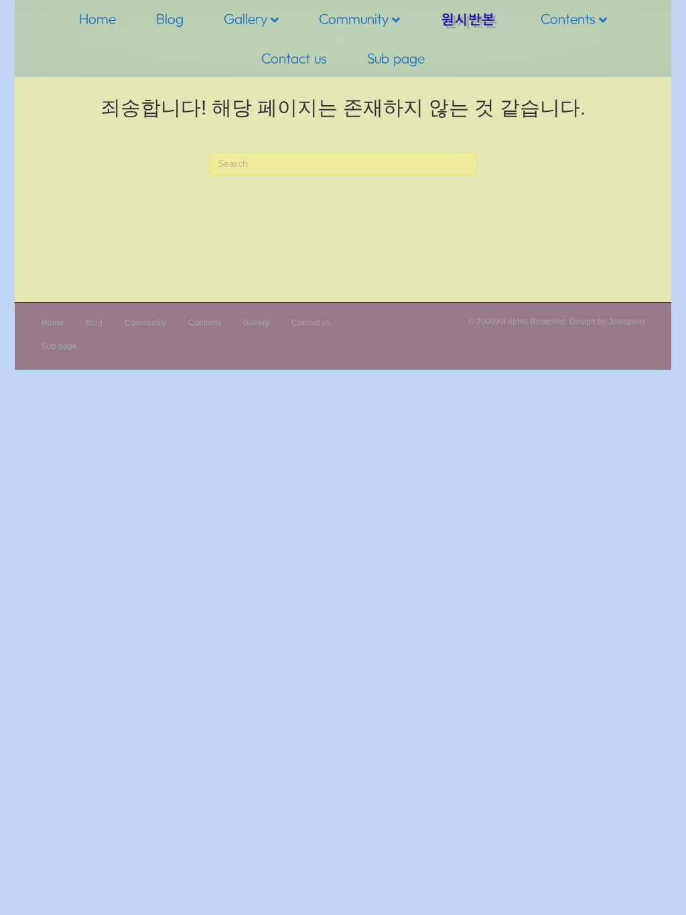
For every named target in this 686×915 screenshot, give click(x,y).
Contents (568, 18)
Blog (170, 18)
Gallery (245, 18)
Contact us (294, 58)
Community (354, 18)
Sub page (396, 58)
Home (97, 18)
